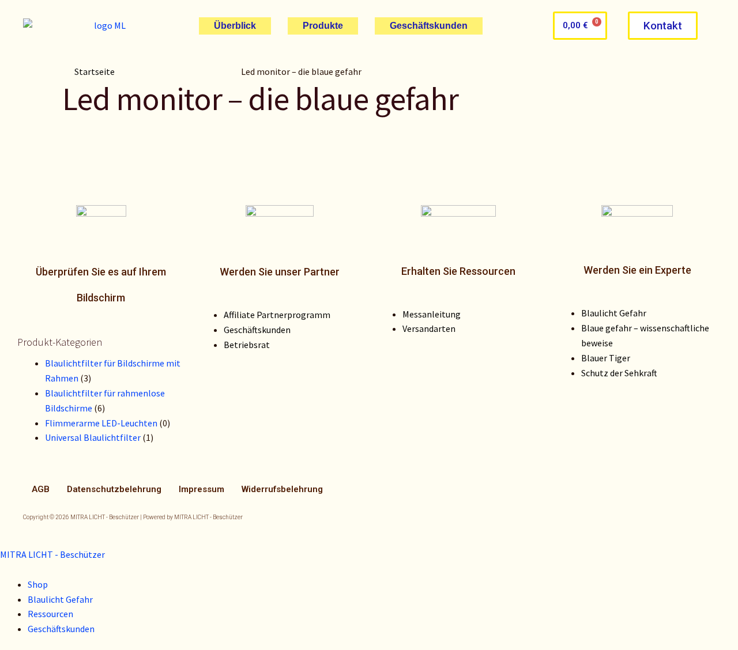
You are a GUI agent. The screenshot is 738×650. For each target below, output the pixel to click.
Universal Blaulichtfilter (93, 437)
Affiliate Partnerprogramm (277, 314)
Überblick (235, 26)
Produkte (323, 26)
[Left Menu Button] (13, 539)
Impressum (201, 489)
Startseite (94, 71)
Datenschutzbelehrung (114, 489)
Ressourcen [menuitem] (50, 613)
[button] (663, 26)
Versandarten (428, 328)
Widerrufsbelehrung (282, 489)
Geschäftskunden (429, 26)
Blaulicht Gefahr (613, 313)
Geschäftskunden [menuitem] (61, 628)
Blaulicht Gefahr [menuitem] (60, 599)
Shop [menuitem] (38, 584)
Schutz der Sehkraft (619, 373)
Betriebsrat (247, 344)
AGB (41, 489)
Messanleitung (431, 314)
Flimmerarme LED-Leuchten (101, 423)
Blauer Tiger (605, 358)
